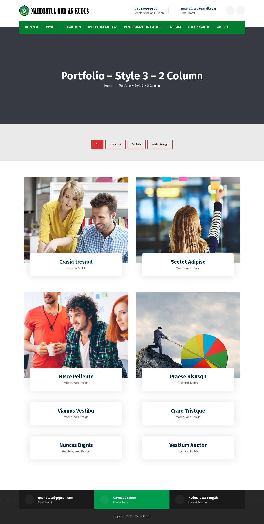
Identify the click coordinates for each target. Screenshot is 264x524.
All (97, 144)
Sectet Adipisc (188, 262)
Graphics (115, 144)
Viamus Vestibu (76, 411)
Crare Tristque (188, 411)
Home (108, 86)
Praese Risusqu (188, 376)
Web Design (160, 144)
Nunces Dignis (76, 445)
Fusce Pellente (76, 376)
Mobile (136, 144)
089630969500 (146, 8)
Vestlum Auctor (188, 445)
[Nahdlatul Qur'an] (54, 10)
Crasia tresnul (76, 262)
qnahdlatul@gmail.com (198, 8)
